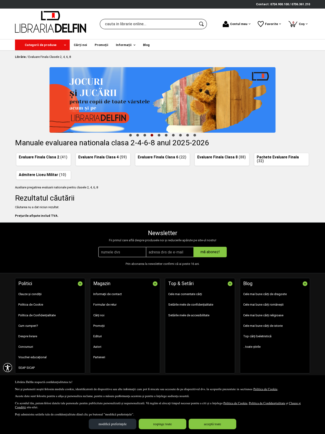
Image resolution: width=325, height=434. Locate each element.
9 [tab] (187, 135)
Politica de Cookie (265, 389)
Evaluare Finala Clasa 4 (102, 157)
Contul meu (238, 24)
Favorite (271, 24)
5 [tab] (159, 135)
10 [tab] (194, 135)
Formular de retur (105, 304)
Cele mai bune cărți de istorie (263, 326)
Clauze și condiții (30, 294)
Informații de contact (107, 294)
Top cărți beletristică (257, 336)
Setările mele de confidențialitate (190, 304)
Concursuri (25, 346)
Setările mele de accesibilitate (188, 315)
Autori (97, 346)
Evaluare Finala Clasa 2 (43, 157)
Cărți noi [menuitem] (80, 45)
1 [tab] (130, 135)
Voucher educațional (32, 357)
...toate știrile (252, 346)
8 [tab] (180, 135)
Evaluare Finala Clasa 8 (221, 157)
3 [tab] (144, 135)
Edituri (97, 336)
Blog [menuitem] (146, 45)
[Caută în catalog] (202, 24)
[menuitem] (42, 45)
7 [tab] (173, 135)
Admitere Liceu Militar (42, 175)
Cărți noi (98, 315)
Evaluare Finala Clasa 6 (162, 157)
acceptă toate (212, 424)
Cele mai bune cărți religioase (263, 315)
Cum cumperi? (28, 326)
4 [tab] (151, 135)
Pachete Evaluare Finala (278, 159)
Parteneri (99, 357)
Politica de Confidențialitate (267, 403)
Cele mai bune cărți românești (263, 304)
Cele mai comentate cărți (185, 294)
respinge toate (162, 424)
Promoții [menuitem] (101, 45)
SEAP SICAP (26, 367)
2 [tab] (137, 135)
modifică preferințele (112, 424)
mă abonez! (210, 252)
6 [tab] (166, 135)
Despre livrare (27, 336)
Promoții (99, 326)
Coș (299, 23)
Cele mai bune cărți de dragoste (265, 294)
